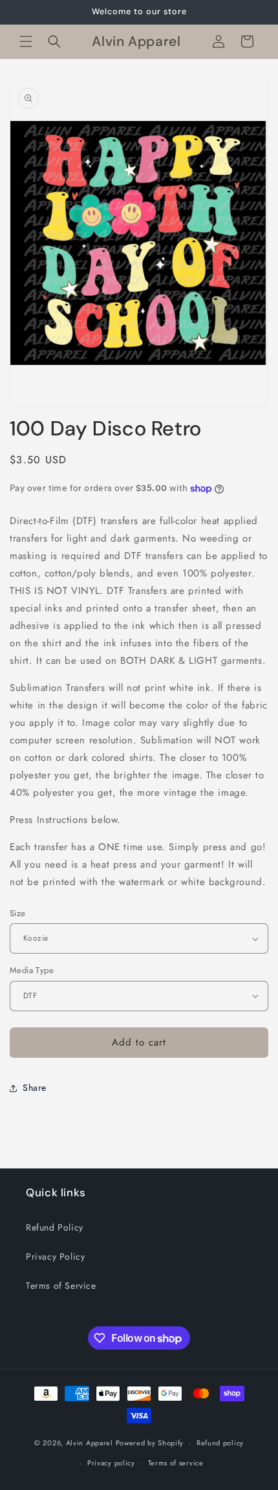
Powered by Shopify (150, 1443)
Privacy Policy (55, 1256)
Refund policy (220, 1443)
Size (18, 913)
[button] (26, 41)
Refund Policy (54, 1227)
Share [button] (35, 1087)
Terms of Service (61, 1285)
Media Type (32, 970)
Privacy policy (111, 1463)
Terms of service (176, 1463)
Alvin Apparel (89, 1443)
